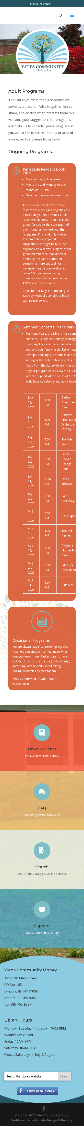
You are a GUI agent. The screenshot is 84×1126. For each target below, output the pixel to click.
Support (42, 926)
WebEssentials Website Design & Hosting (42, 1120)
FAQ (42, 808)
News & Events (42, 749)
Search (42, 867)
